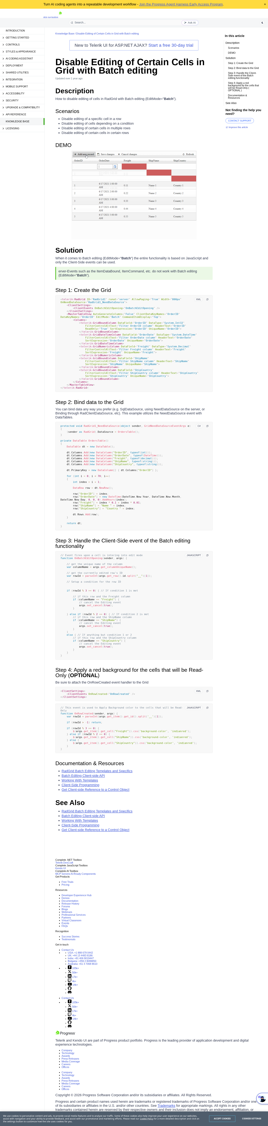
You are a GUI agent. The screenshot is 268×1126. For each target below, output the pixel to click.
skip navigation (50, 17)
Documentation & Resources (89, 763)
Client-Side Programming (80, 785)
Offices (65, 1067)
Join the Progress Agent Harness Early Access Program (181, 4)
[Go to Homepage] (60, 17)
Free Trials (67, 882)
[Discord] (69, 992)
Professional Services (74, 915)
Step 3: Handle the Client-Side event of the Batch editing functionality (122, 543)
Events (65, 923)
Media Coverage (71, 1061)
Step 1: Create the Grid (83, 290)
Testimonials (68, 939)
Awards (66, 1056)
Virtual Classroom (71, 920)
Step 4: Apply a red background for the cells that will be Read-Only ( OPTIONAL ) (243, 87)
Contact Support (239, 120)
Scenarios (67, 111)
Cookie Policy (146, 1118)
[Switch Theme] (262, 22)
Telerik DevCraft (64, 862)
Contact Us (68, 950)
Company (67, 1050)
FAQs (65, 926)
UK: (80, 955)
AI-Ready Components (83, 874)
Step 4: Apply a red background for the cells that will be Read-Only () (129, 672)
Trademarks (166, 1106)
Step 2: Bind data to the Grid (89, 402)
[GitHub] (69, 989)
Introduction (15, 30)
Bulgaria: (82, 961)
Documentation (70, 901)
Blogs (65, 909)
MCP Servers (62, 874)
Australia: (82, 964)
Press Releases (70, 1058)
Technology (68, 1053)
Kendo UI (60, 868)
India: (81, 958)
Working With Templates (80, 780)
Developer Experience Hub (77, 895)
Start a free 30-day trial (170, 45)
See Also (70, 803)
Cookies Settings (251, 1118)
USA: (80, 952)
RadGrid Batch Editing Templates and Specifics (97, 771)
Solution (69, 250)
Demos (65, 898)
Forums (66, 906)
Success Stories (70, 936)
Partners (66, 917)
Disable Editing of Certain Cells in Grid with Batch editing (107, 33)
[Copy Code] (207, 299)
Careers (66, 1064)
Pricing (65, 884)
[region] (134, 1118)
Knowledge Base (17, 121)
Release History (70, 903)
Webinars (67, 912)
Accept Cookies (222, 1118)
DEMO (63, 145)
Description (74, 91)
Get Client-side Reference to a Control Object (95, 790)
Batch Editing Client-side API (83, 776)
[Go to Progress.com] (65, 1034)
